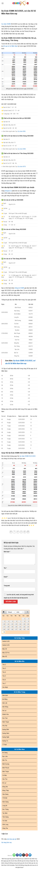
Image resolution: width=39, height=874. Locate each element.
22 (24, 626)
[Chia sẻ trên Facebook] (14, 531)
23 (28, 626)
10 (4, 624)
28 (20, 629)
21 (20, 626)
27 (16, 629)
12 (12, 624)
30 (28, 629)
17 (4, 626)
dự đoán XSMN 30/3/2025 (27, 456)
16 (28, 624)
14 (20, 624)
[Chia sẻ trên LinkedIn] (28, 531)
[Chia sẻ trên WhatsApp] (10, 531)
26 (12, 629)
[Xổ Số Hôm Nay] (20, 3)
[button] (2, 3)
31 (4, 632)
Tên (5, 568)
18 (8, 626)
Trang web (7, 585)
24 (4, 629)
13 (16, 624)
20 (16, 626)
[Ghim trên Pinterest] (24, 531)
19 (12, 626)
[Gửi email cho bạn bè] (21, 531)
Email (6, 577)
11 (8, 624)
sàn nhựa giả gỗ (11, 839)
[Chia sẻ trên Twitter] (17, 531)
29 (24, 629)
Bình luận (7, 552)
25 (8, 629)
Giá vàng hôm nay (6, 842)
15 (24, 624)
